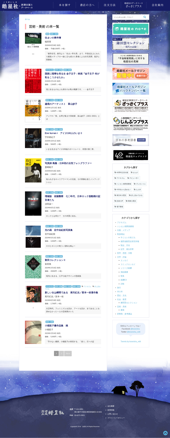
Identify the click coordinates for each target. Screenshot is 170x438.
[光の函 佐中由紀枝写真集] (33, 236)
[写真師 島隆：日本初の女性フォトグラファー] (33, 170)
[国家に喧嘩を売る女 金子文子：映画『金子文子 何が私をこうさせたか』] (33, 81)
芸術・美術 (54, 34)
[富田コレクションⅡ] (33, 267)
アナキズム (49, 70)
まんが (135, 172)
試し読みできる (136, 195)
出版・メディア (123, 230)
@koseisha (135, 329)
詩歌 (122, 284)
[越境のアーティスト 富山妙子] (33, 110)
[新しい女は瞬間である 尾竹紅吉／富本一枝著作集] (33, 297)
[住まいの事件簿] (33, 45)
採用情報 (110, 410)
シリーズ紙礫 (126, 268)
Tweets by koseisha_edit (131, 341)
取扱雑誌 (121, 234)
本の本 (120, 292)
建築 (47, 34)
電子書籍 (119, 207)
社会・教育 (121, 299)
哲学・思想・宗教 (124, 253)
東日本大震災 (121, 195)
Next (68, 353)
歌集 (122, 276)
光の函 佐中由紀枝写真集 (59, 230)
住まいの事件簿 (53, 37)
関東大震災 (131, 201)
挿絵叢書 (124, 272)
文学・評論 (58, 70)
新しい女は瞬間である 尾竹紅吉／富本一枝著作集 (71, 292)
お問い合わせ (112, 414)
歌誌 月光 (49, 226)
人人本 (138, 189)
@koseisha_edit (133, 332)
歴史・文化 (49, 100)
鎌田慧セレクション (129, 303)
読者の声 (119, 201)
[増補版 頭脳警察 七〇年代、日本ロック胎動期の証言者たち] (33, 203)
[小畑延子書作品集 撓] (33, 332)
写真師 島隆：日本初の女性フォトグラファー (68, 163)
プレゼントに (141, 184)
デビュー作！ (134, 178)
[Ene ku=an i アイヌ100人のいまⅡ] (33, 138)
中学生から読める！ (123, 189)
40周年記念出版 (122, 172)
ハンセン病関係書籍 (123, 184)
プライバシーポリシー (116, 418)
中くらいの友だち (128, 237)
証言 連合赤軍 (127, 249)
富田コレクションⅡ (55, 260)
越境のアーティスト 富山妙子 (61, 104)
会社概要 (110, 406)
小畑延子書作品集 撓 (56, 325)
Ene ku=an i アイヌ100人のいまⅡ (63, 133)
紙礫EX (124, 280)
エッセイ (124, 260)
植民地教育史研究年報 (130, 241)
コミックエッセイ (128, 264)
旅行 (119, 288)
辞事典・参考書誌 (124, 314)
